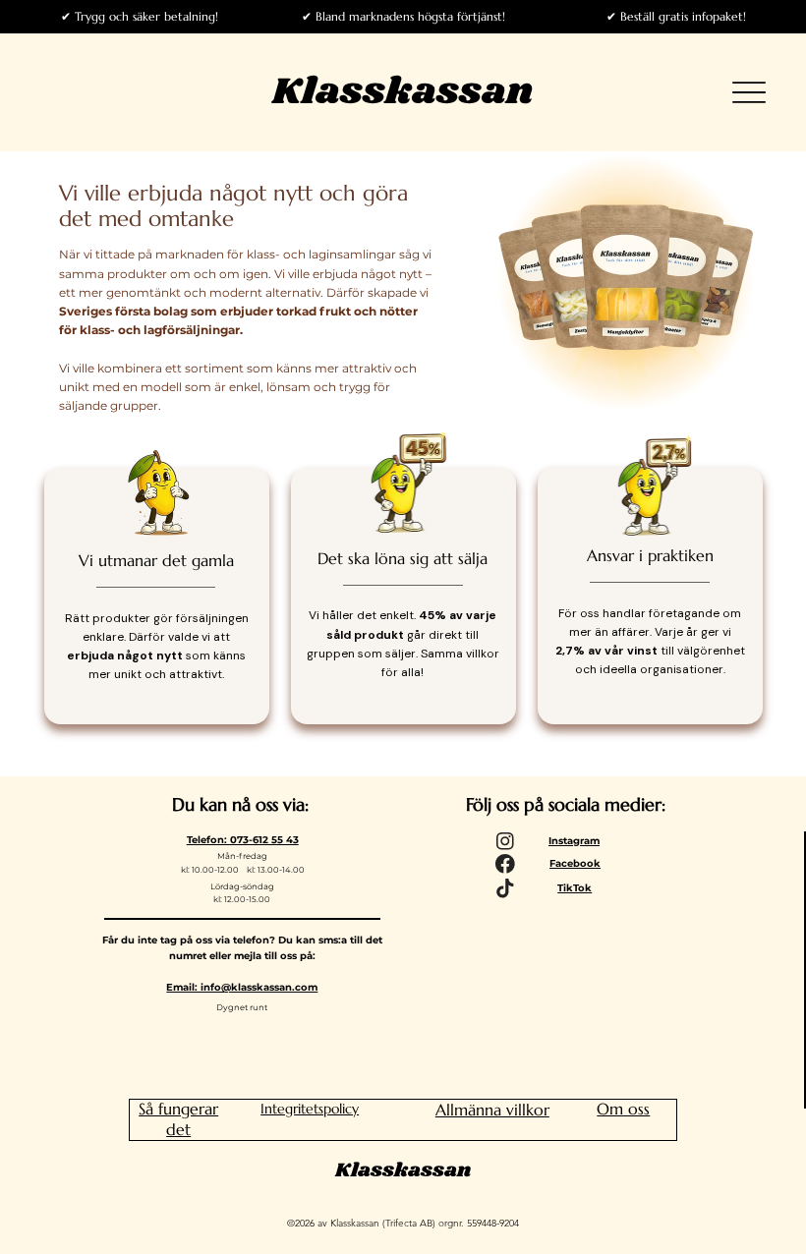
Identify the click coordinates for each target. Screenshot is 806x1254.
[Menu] (748, 93)
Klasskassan (402, 92)
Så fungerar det (178, 1119)
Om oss (623, 1108)
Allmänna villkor (492, 1109)
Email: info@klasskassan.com (241, 987)
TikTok (574, 888)
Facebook (575, 863)
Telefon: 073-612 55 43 (243, 839)
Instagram (574, 840)
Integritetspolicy (309, 1108)
